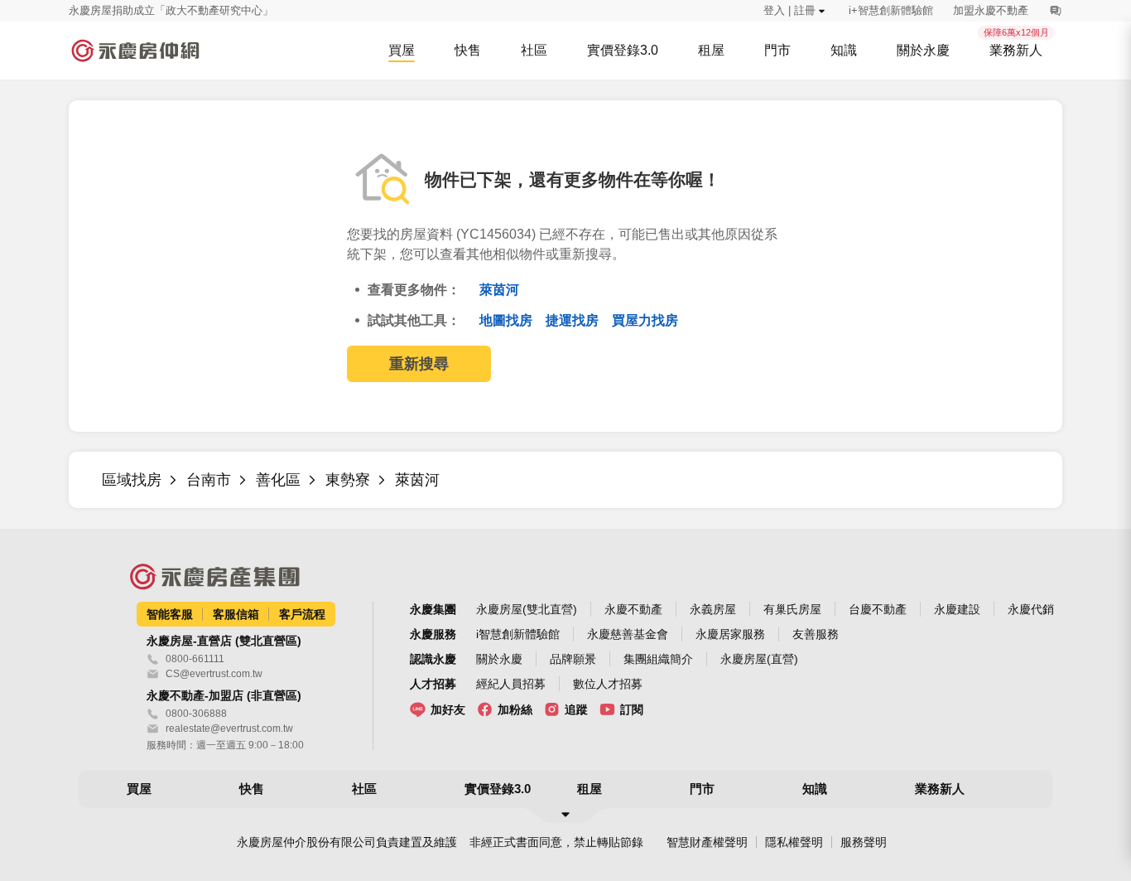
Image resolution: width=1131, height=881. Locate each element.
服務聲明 (863, 842)
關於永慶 (499, 659)
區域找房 (131, 480)
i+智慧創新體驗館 (891, 10)
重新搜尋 (419, 364)
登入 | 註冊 (789, 10)
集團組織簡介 (658, 659)
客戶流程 (302, 614)
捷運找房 (574, 320)
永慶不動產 (633, 609)
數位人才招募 (608, 683)
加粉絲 (515, 709)
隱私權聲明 (794, 842)
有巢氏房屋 (792, 609)
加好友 (448, 709)
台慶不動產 (878, 609)
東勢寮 (347, 480)
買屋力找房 (645, 320)
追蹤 (576, 709)
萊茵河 (499, 290)
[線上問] (1055, 11)
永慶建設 (957, 609)
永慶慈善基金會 (627, 634)
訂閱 (631, 709)
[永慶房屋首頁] (135, 50)
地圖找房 (507, 320)
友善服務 (815, 634)
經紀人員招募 (511, 683)
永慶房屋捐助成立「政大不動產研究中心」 (171, 10)
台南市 (208, 480)
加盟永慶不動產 (990, 10)
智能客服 (170, 614)
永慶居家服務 (730, 634)
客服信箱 (236, 614)
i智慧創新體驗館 (518, 634)
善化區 (278, 480)
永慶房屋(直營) (759, 659)
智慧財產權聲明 (707, 842)
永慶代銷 (1031, 609)
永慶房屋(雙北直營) (526, 609)
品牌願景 (573, 659)
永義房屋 (713, 609)
